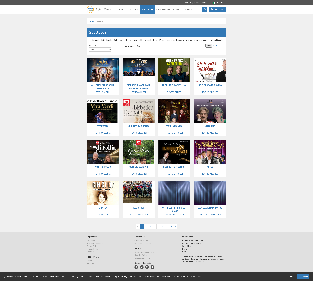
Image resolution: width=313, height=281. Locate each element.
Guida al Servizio (141, 240)
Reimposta (217, 45)
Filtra (208, 45)
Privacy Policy (92, 248)
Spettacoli (147, 9)
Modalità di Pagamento (144, 252)
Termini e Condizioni (95, 243)
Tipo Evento (128, 45)
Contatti (204, 2)
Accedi (185, 2)
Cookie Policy (92, 246)
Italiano (220, 2)
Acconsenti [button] (303, 277)
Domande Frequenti (142, 243)
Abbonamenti (163, 9)
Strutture (132, 9)
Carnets (177, 9)
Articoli (189, 9)
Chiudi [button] (291, 277)
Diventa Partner (141, 254)
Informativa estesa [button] (195, 276)
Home (121, 9)
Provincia (92, 45)
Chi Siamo (91, 240)
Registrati (194, 2)
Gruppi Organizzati (142, 257)
